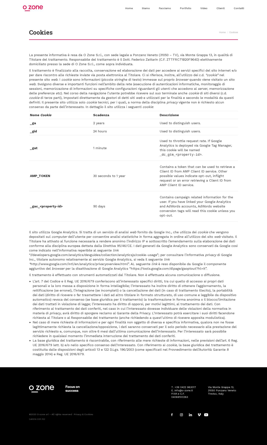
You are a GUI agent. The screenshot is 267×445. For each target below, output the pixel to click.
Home (222, 32)
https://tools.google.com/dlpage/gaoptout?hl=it (168, 268)
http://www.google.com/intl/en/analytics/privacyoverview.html (79, 264)
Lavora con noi (37, 419)
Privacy (77, 414)
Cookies (88, 414)
